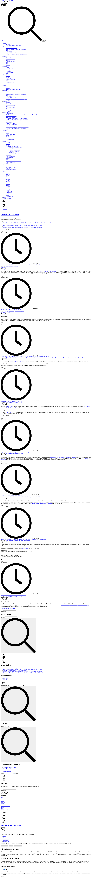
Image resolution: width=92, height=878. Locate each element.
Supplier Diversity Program (14, 153)
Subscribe (5, 209)
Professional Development (14, 151)
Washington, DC (9, 196)
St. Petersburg (9, 192)
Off (6, 869)
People (4, 43)
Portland (7, 190)
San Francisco (9, 191)
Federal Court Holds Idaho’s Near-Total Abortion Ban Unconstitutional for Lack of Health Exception (24, 672)
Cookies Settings (4, 846)
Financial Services (10, 57)
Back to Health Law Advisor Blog (8, 608)
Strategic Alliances (10, 82)
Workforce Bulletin (7, 771)
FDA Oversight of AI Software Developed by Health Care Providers (15, 309)
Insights (5, 66)
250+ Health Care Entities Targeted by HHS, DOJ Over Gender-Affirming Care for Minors (22, 669)
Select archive (3, 726)
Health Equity (9, 122)
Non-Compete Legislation (11, 124)
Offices (7, 80)
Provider (57, 357)
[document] (46, 863)
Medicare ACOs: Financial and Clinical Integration (11, 495)
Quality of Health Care (36, 496)
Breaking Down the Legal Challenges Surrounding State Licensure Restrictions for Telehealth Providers (23, 264)
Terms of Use (6, 840)
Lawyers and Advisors (10, 167)
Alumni (4, 197)
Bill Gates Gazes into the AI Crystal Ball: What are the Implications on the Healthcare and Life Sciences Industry (27, 668)
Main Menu (10, 0)
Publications (8, 71)
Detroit (7, 180)
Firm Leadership (9, 157)
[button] (4, 776)
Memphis (8, 184)
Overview (8, 76)
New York (8, 186)
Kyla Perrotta (3, 267)
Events (7, 67)
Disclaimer (5, 837)
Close (2, 876)
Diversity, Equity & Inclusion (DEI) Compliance (16, 118)
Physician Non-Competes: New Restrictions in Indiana (12, 401)
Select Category (4, 685)
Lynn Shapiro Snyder (5, 312)
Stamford (8, 193)
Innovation (8, 158)
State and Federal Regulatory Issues (66, 357)
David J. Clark (10, 406)
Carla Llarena (25, 548)
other (10, 412)
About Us (5, 74)
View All (8, 55)
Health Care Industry (10, 59)
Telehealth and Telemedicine (12, 266)
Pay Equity (8, 125)
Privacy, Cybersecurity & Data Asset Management (16, 54)
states (13, 412)
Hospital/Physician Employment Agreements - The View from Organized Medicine (18, 452)
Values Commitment (10, 162)
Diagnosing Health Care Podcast (17, 361)
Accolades (8, 144)
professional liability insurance (63, 457)
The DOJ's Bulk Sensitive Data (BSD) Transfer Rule (17, 119)
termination (74, 457)
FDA (16, 357)
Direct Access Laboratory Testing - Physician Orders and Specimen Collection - (25, 356)
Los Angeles (8, 182)
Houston (8, 181)
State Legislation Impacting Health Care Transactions (17, 127)
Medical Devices (43, 357)
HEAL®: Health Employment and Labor (14, 120)
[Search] (25, 40)
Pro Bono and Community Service (13, 161)
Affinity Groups (12, 148)
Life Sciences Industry (10, 61)
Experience (8, 78)
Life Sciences (9, 51)
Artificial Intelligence (10, 117)
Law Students (9, 168)
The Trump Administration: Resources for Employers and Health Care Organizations (24, 114)
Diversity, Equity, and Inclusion (12, 146)
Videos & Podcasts (10, 72)
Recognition (11, 152)
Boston (7, 175)
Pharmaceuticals (51, 357)
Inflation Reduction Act (11, 123)
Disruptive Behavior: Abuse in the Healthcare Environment (13, 595)
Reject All (11, 846)
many (8, 412)
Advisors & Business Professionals (13, 45)
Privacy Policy (6, 839)
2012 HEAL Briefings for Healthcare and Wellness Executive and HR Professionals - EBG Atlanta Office (23, 539)
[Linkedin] (4, 201)
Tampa (7, 195)
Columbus (8, 179)
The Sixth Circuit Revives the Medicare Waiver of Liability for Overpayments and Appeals (22, 671)
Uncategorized (27, 540)
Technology (8, 63)
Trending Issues (6, 112)
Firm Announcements (10, 79)
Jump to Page (3, 0)
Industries (5, 56)
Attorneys (8, 44)
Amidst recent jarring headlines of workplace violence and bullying (75, 605)
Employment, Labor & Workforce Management (16, 49)
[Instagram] (4, 206)
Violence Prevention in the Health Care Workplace (16, 128)
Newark (7, 187)
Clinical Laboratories (10, 357)
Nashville (8, 185)
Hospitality (8, 60)
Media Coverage (9, 68)
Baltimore (8, 174)
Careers (7, 77)
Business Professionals (11, 169)
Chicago (7, 176)
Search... (2, 617)
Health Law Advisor (10, 214)
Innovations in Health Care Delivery (25, 357)
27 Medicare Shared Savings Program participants (41, 503)
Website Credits (6, 841)
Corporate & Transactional (11, 48)
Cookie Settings (4, 40)
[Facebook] (4, 204)
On (3, 869)
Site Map (5, 836)
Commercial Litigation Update (9, 767)
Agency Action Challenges (11, 116)
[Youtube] (4, 203)
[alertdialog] (46, 863)
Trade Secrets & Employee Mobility (11, 770)
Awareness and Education (14, 150)
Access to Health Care (10, 496)
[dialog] (46, 845)
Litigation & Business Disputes (12, 52)
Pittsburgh (8, 188)
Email (2, 609)
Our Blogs (8, 70)
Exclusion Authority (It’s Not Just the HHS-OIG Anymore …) (16, 670)
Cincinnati (8, 178)
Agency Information (10, 311)
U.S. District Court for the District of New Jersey (48, 271)
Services (5, 46)
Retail (7, 62)
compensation (53, 457)
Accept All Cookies (18, 846)
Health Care (8, 50)
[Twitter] (4, 207)
